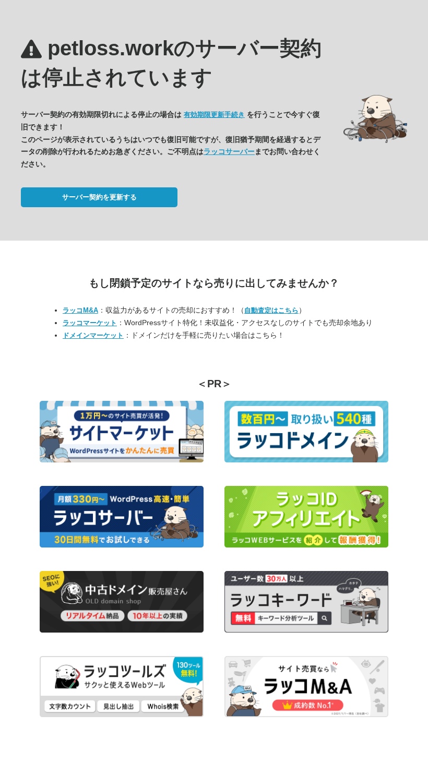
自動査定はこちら (271, 310)
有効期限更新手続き (214, 114)
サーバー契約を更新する (99, 197)
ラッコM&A (80, 310)
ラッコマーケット (90, 323)
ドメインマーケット (93, 335)
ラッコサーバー (229, 151)
